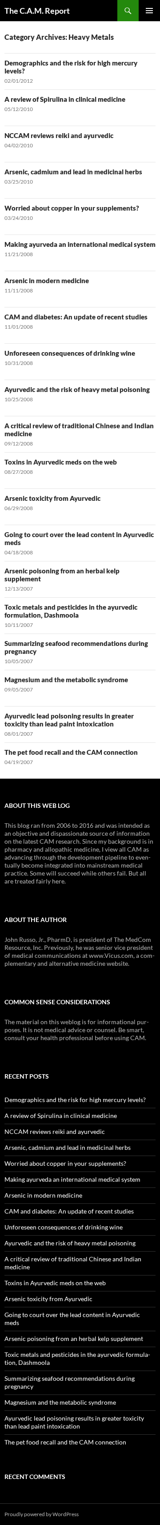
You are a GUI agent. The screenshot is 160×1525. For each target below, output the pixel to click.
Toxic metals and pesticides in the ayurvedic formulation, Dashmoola (70, 611)
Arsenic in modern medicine (46, 280)
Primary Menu (149, 10)
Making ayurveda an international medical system (80, 244)
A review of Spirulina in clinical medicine (64, 99)
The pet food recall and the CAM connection (71, 752)
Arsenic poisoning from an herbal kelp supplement (73, 1338)
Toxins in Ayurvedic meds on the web (60, 462)
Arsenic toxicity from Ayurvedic (52, 498)
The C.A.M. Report (37, 10)
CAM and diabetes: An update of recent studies (76, 317)
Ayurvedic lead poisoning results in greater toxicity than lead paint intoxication (69, 720)
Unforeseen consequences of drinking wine (69, 353)
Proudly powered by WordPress (41, 1514)
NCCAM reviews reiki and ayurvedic (58, 135)
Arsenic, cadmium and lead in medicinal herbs (73, 172)
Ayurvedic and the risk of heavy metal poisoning (77, 389)
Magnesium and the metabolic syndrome (66, 680)
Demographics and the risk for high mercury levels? (75, 1099)
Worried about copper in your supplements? (71, 208)
